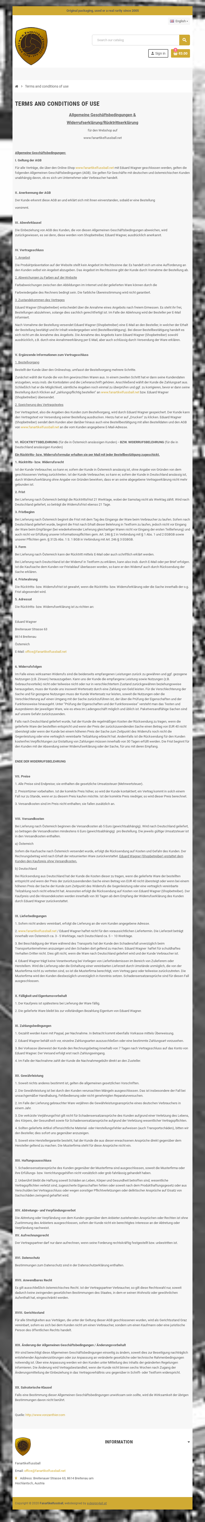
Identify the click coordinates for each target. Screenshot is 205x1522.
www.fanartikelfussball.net (95, 168)
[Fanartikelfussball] (31, 46)
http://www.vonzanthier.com (45, 1415)
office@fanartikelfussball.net (45, 651)
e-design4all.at (97, 1503)
